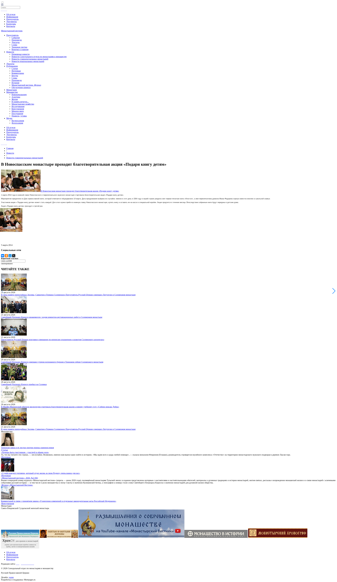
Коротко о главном (20, 49)
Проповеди (17, 40)
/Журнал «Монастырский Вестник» (17, 485)
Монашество (12, 92)
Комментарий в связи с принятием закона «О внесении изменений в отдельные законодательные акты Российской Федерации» (58, 501)
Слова (14, 45)
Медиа (9, 118)
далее (11, 577)
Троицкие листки (19, 47)
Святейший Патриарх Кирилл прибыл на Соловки (24, 384)
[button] (334, 291)
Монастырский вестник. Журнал (26, 85)
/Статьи (4, 450)
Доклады (16, 42)
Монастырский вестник (12, 31)
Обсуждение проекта (21, 87)
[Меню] (2, 5)
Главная (9, 148)
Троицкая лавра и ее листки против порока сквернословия (27, 448)
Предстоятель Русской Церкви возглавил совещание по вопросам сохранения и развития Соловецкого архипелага (52, 339)
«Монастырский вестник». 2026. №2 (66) (19, 478)
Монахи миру (18, 111)
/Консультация (7, 503)
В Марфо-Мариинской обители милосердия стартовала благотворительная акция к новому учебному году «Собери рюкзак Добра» (60, 407)
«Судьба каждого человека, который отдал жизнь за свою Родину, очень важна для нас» (40, 473)
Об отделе (10, 14)
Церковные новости (21, 54)
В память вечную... (20, 102)
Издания (15, 83)
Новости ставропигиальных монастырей (30, 59)
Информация (12, 17)
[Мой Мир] (10, 255)
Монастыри (11, 90)
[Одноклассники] (6, 255)
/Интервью (6, 457)
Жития (15, 99)
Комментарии (18, 73)
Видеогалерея (18, 121)
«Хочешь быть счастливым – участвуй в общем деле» (25, 452)
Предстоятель (12, 35)
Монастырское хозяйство (23, 104)
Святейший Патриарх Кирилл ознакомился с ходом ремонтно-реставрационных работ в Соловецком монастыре (51, 317)
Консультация (18, 109)
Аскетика (16, 97)
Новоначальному (19, 94)
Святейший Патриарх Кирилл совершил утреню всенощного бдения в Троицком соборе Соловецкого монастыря (52, 362)
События (16, 38)
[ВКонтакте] (2, 255)
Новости (10, 52)
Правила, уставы (19, 116)
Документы (11, 21)
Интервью (16, 71)
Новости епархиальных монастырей (28, 61)
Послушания (17, 113)
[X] (13, 255)
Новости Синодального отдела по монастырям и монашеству (39, 56)
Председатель (12, 19)
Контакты (10, 26)
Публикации (12, 66)
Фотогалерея (17, 123)
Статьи (15, 68)
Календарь (11, 24)
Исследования (18, 106)
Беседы (15, 75)
